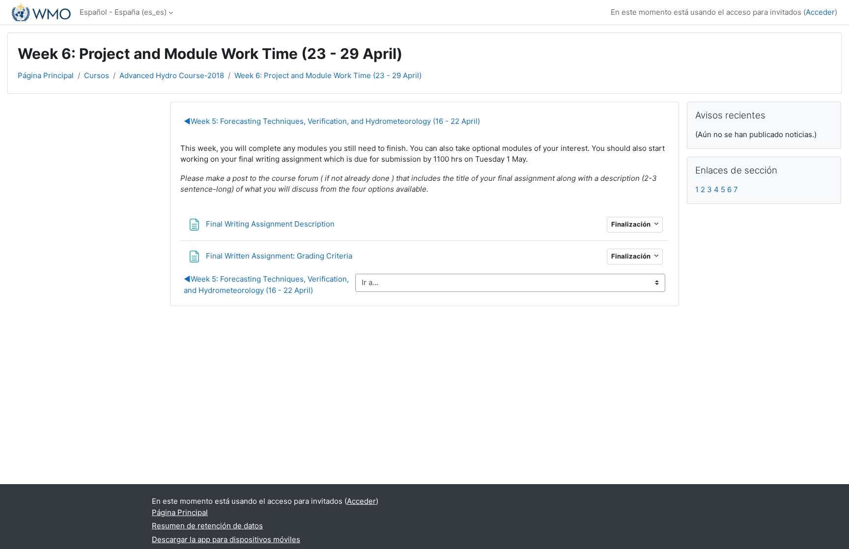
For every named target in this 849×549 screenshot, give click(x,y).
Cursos (96, 75)
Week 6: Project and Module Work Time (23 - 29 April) (328, 75)
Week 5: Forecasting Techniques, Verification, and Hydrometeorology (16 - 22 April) (332, 121)
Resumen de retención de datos (207, 525)
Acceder (820, 12)
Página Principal (46, 75)
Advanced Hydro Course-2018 (171, 75)
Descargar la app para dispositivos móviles (226, 539)
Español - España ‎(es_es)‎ (123, 12)
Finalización (631, 224)
